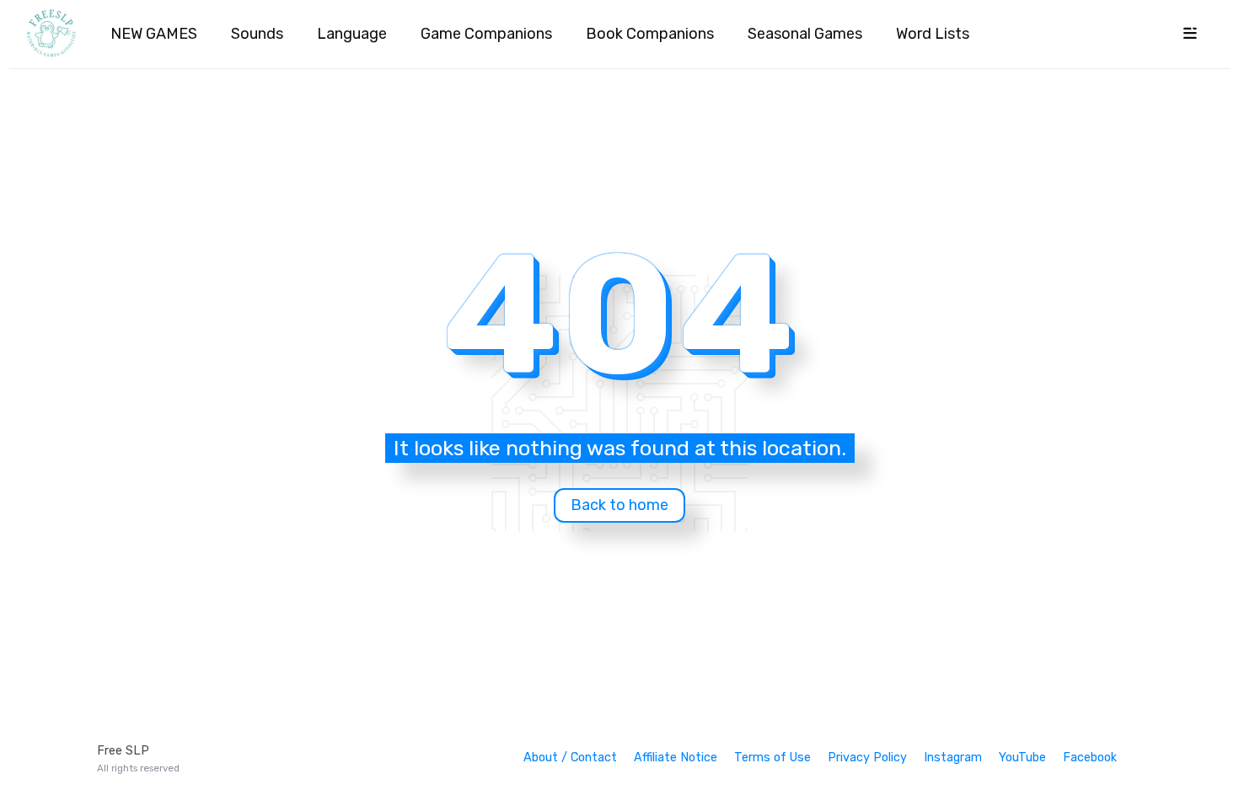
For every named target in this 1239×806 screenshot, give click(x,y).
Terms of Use (772, 757)
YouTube (1022, 757)
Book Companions (650, 33)
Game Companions (486, 33)
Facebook (1090, 757)
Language (352, 33)
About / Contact (570, 757)
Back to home (619, 505)
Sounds (257, 33)
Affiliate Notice (675, 757)
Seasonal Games (805, 33)
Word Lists (932, 33)
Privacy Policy (867, 757)
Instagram (953, 757)
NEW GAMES (153, 33)
